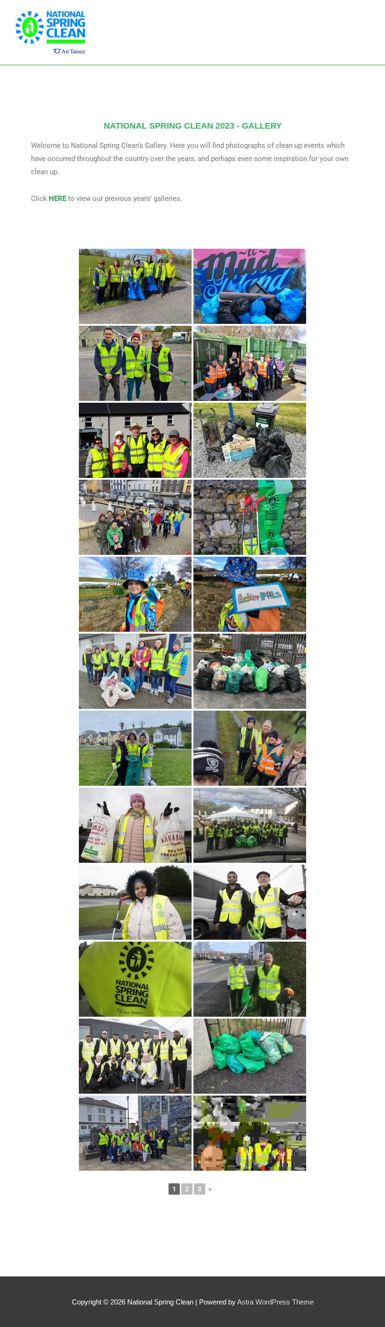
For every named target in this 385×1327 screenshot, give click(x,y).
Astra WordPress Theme (275, 1302)
